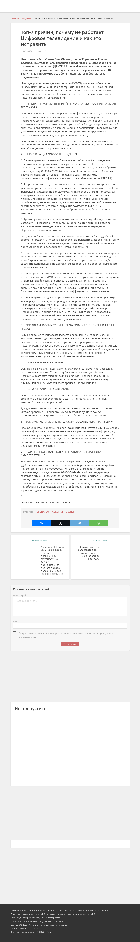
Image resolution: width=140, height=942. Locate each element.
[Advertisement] (70, 676)
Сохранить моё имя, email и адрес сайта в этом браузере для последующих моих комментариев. (67, 633)
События (57, 511)
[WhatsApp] (98, 523)
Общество (43, 511)
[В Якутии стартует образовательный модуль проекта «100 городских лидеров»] (113, 552)
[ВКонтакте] (41, 523)
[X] (60, 523)
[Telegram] (79, 523)
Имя (15, 621)
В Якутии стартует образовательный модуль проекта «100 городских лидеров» (88, 553)
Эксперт (71, 511)
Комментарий (19, 595)
